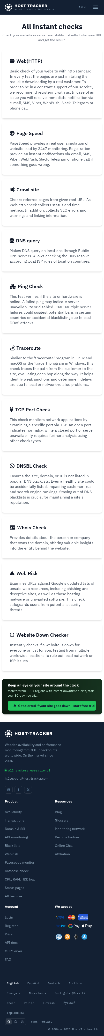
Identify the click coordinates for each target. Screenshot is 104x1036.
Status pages (14, 888)
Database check (17, 871)
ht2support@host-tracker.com (26, 779)
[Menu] (95, 7)
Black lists (12, 845)
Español (33, 983)
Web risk (11, 854)
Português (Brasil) (70, 993)
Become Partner (67, 837)
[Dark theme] (22, 1021)
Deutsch (54, 983)
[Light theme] (15, 1021)
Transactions (14, 820)
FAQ (8, 959)
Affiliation (62, 854)
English (13, 983)
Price (9, 934)
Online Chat (64, 845)
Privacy (46, 1021)
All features (13, 896)
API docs (11, 942)
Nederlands (37, 993)
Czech (11, 1003)
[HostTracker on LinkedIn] (9, 790)
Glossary (61, 820)
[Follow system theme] (9, 1021)
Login (9, 917)
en (81, 7)
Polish (29, 1003)
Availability (13, 812)
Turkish (49, 1003)
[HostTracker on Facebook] (18, 790)
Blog (58, 812)
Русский (69, 1002)
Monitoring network (70, 829)
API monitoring (16, 837)
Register (11, 926)
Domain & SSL (15, 829)
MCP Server (13, 951)
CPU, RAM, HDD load (20, 879)
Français (13, 993)
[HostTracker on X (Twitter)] (28, 790)
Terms (33, 1021)
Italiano (75, 983)
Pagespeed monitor (19, 862)
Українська (15, 1013)
